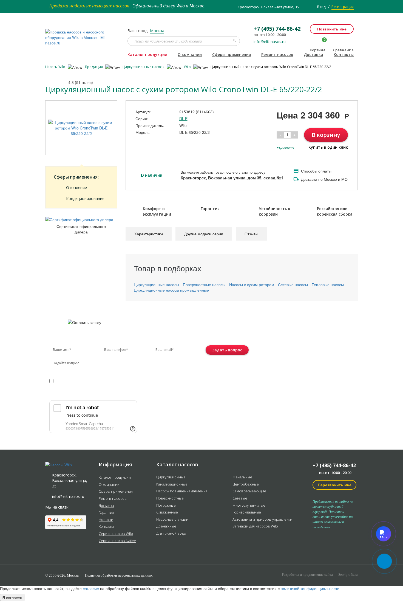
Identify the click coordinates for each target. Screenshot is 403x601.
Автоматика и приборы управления (262, 519)
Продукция (94, 66)
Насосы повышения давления (181, 491)
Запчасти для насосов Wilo (255, 526)
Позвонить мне (332, 29)
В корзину (326, 135)
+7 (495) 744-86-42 (334, 465)
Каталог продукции (147, 54)
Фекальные (242, 477)
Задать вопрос (227, 349)
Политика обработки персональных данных (119, 575)
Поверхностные (170, 498)
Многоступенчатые (248, 505)
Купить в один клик (328, 147)
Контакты (344, 54)
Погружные (166, 505)
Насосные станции (172, 519)
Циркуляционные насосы (144, 66)
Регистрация (342, 6)
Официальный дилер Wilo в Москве (168, 6)
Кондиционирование (85, 198)
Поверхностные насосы (204, 284)
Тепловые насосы (328, 284)
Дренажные (166, 526)
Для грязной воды (171, 533)
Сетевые (239, 498)
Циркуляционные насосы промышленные (171, 290)
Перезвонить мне (334, 484)
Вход (321, 6)
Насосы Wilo (55, 66)
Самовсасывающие (249, 491)
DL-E (183, 118)
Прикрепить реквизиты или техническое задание (98, 393)
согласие (73, 380)
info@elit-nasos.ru (270, 42)
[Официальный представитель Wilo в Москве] (82, 34)
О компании (190, 54)
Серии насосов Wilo (116, 534)
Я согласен (12, 597)
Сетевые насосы (293, 284)
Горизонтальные (246, 512)
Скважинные (167, 512)
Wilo (188, 66)
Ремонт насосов (277, 54)
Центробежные (245, 484)
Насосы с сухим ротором (251, 284)
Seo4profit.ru (348, 574)
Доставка (313, 54)
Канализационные (172, 484)
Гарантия (106, 512)
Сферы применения (231, 54)
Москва (157, 30)
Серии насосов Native (117, 541)
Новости (106, 520)
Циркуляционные (171, 477)
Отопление (76, 187)
